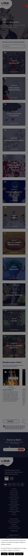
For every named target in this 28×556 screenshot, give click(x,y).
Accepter (4, 553)
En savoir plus (19, 553)
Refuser (11, 553)
